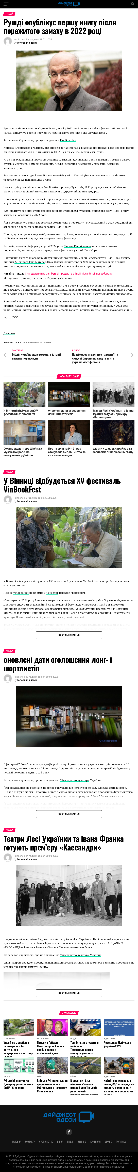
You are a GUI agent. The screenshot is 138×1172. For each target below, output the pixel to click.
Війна (60, 1141)
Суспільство (46, 1141)
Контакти (30, 1141)
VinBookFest (21, 593)
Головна (16, 1141)
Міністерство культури (74, 780)
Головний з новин (27, 42)
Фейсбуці (52, 593)
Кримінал (95, 1141)
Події (70, 1141)
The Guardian (68, 140)
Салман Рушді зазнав (77, 246)
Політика (121, 1141)
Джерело (9, 333)
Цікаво (108, 1141)
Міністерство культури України (80, 955)
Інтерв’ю (81, 1141)
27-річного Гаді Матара (29, 262)
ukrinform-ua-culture (38, 342)
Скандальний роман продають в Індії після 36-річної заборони (68, 273)
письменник (30, 301)
